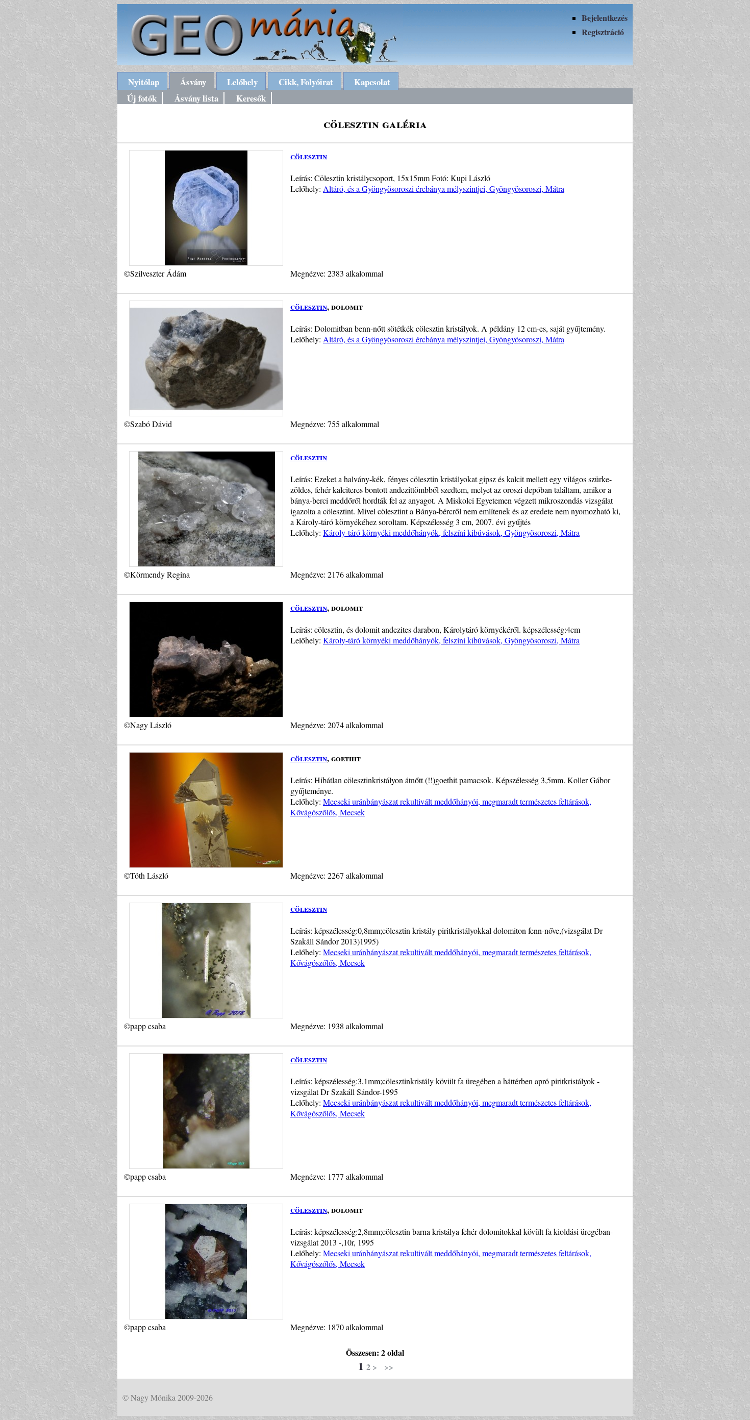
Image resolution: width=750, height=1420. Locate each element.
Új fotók (142, 98)
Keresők (251, 98)
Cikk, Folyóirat (306, 82)
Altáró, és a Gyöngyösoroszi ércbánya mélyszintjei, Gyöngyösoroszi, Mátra (443, 188)
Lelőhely (242, 82)
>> (388, 1367)
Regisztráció (603, 32)
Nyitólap (143, 82)
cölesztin (308, 156)
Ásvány (193, 82)
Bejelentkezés (605, 17)
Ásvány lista (196, 98)
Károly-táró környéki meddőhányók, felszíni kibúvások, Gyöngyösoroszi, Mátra (451, 532)
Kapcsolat (372, 82)
